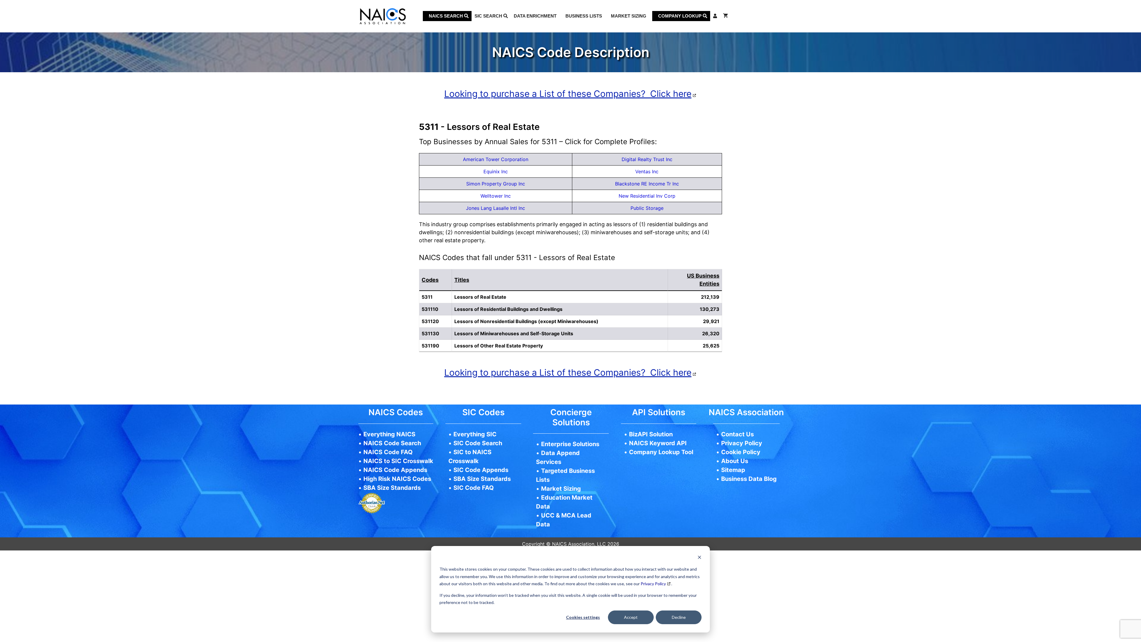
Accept (631, 617)
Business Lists (583, 15)
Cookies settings (583, 617)
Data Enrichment (535, 15)
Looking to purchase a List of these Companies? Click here (567, 93)
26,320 (710, 333)
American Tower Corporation (495, 159)
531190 (430, 346)
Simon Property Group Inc (495, 184)
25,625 (711, 346)
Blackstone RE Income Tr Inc (647, 184)
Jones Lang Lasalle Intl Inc (495, 208)
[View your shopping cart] (725, 16)
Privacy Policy (653, 583)
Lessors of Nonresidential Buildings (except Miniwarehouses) (526, 321)
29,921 (711, 321)
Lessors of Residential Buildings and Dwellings (508, 309)
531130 (430, 333)
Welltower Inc (495, 196)
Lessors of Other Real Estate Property (498, 346)
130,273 (709, 309)
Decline (679, 617)
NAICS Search (446, 15)
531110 (430, 309)
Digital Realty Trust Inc (647, 159)
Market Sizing (628, 15)
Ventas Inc (646, 171)
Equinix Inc (495, 171)
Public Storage (647, 208)
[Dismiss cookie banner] (699, 558)
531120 (430, 321)
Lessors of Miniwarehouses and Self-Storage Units (513, 333)
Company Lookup (680, 15)
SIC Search (489, 15)
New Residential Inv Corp (647, 196)
